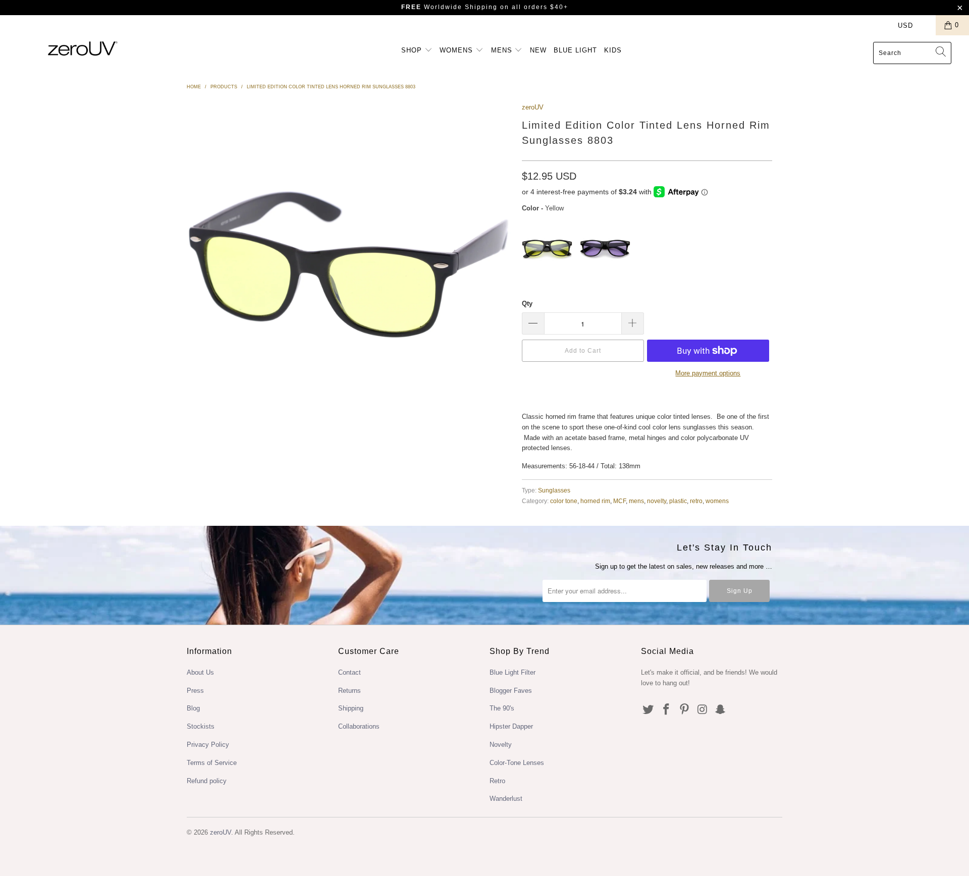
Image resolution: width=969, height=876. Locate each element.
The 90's (502, 708)
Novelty (501, 744)
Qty (527, 303)
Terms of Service (212, 762)
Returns (349, 690)
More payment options (707, 373)
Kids (613, 50)
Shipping (350, 708)
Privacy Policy (208, 744)
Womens (457, 50)
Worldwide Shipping (449, 7)
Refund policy (207, 781)
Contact (349, 672)
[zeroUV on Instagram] (702, 710)
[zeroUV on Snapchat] (720, 710)
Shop (412, 50)
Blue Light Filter (512, 672)
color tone (563, 501)
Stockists (200, 726)
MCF (619, 501)
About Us (200, 672)
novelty (656, 501)
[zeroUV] (82, 48)
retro (696, 501)
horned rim (595, 501)
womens (717, 501)
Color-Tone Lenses (517, 762)
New (538, 50)
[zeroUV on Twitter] (648, 710)
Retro (497, 781)
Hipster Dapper (511, 726)
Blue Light (575, 50)
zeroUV (533, 107)
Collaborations (359, 726)
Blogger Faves (511, 690)
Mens (503, 50)
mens (636, 501)
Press (195, 690)
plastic (678, 501)
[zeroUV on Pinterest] (684, 710)
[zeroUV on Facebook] (666, 710)
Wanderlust (506, 798)
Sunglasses (554, 490)
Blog (193, 708)
